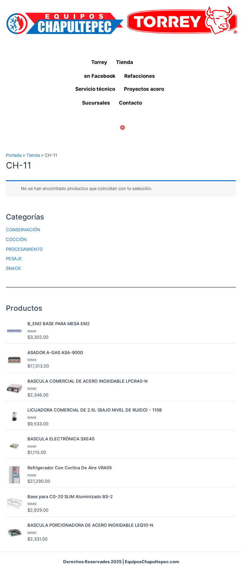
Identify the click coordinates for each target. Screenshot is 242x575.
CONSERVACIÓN (23, 229)
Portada (14, 155)
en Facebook (99, 76)
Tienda (124, 62)
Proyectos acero (144, 89)
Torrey (99, 62)
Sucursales (96, 103)
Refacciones (139, 76)
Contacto (130, 103)
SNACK (13, 268)
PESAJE (14, 258)
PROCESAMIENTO (24, 249)
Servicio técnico (95, 89)
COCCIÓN (16, 239)
